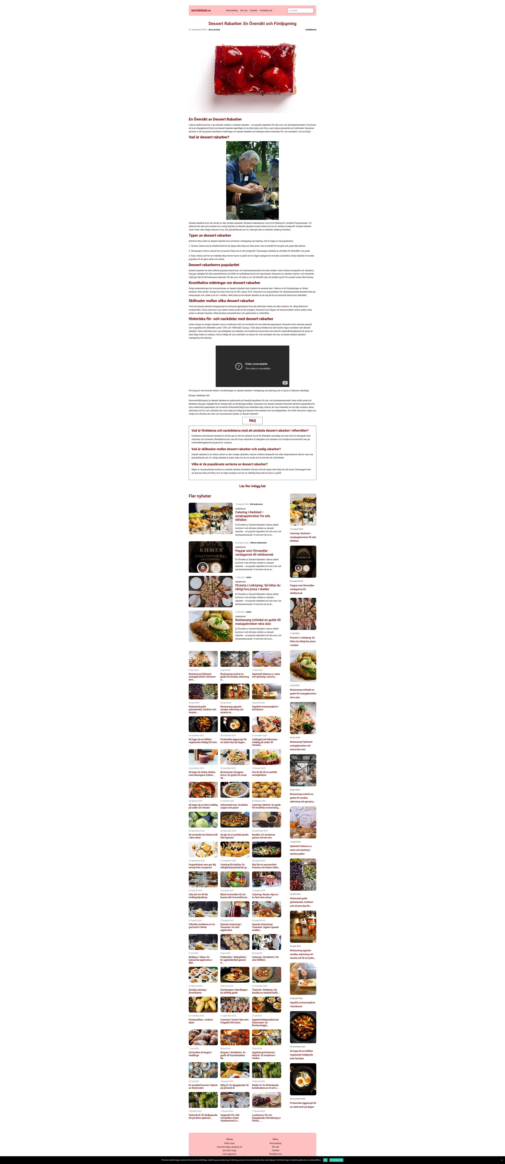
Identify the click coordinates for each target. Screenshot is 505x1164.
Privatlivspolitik (336, 1160)
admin (248, 577)
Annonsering (232, 10)
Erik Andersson (256, 504)
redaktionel (310, 29)
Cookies (253, 10)
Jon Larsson (214, 29)
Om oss (243, 10)
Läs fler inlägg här (252, 486)
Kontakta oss (266, 10)
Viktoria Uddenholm (258, 543)
